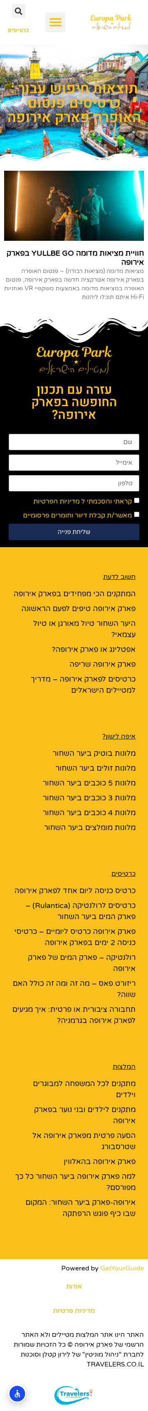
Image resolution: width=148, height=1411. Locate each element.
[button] (55, 22)
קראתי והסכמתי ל (82, 501)
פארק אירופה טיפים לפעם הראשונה (78, 608)
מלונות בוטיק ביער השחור (94, 753)
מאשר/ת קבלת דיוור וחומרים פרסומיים (77, 515)
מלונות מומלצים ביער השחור (90, 827)
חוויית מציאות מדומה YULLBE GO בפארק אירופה (75, 258)
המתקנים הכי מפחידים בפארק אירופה (75, 593)
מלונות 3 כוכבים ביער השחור (89, 797)
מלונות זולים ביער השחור (96, 768)
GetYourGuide (122, 1268)
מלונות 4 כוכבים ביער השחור (89, 812)
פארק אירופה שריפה (102, 664)
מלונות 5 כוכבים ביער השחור (89, 783)
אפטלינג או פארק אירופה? (94, 649)
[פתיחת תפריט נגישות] (17, 1394)
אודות (74, 1286)
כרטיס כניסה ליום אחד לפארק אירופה (75, 890)
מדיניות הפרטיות (56, 501)
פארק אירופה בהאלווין (100, 1161)
